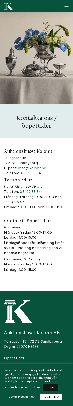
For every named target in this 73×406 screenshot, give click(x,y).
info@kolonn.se (32, 168)
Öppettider (14, 358)
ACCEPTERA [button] (51, 396)
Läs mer (51, 387)
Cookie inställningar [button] (22, 396)
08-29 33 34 (30, 173)
